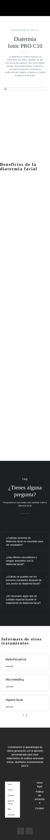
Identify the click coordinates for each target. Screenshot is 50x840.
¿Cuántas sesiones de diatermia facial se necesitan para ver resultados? (24, 541)
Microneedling (15, 679)
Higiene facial (14, 700)
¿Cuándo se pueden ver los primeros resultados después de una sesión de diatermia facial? (24, 580)
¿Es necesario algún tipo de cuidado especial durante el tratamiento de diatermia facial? (23, 599)
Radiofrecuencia (16, 659)
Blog (9, 809)
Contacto (11, 815)
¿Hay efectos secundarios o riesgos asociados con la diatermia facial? (21, 561)
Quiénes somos (11, 802)
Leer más (9, 666)
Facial (10, 790)
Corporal (11, 795)
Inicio (10, 784)
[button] (25, 12)
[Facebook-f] (20, 831)
